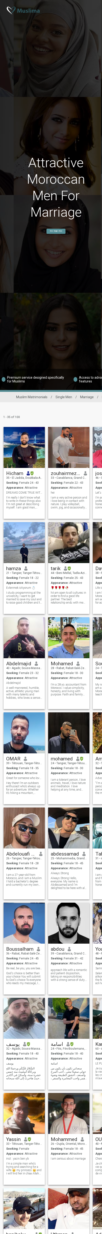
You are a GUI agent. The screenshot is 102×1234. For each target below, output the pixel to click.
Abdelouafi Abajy (21, 854)
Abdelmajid (18, 663)
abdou (57, 949)
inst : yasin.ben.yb (17, 1158)
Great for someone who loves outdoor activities (24, 778)
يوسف (13, 1044)
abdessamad (65, 854)
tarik (55, 568)
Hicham (14, 473)
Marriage (87, 397)
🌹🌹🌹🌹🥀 (60, 587)
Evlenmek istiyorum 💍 (20, 587)
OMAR (13, 759)
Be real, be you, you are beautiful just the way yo (24, 968)
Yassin (13, 1139)
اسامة (57, 1044)
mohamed (62, 759)
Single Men (64, 397)
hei (53, 492)
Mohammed (64, 1139)
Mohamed (62, 663)
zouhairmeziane (65, 473)
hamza (13, 568)
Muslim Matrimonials (31, 397)
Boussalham (19, 949)
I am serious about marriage (68, 1158)
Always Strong (60, 873)
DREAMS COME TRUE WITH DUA (24, 492)
